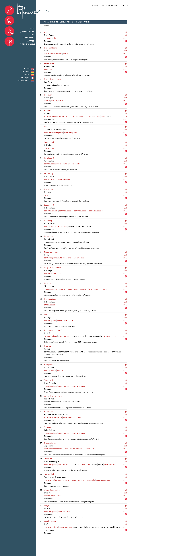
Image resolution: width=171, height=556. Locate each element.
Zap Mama (48, 446)
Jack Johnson (49, 145)
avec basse (50, 274)
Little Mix (47, 493)
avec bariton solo (53, 417)
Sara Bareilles (49, 224)
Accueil (95, 5)
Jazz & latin (28, 38)
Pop (32, 35)
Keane (46, 51)
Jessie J (47, 333)
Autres (31, 41)
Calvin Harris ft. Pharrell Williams (56, 130)
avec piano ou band (54, 496)
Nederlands (24, 81)
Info (32, 29)
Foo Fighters (49, 318)
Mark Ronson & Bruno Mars (55, 477)
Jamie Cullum (49, 161)
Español (26, 75)
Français (25, 78)
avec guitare (51, 289)
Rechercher (28, 32)
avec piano (70, 133)
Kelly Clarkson (49, 208)
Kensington (48, 98)
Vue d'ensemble (27, 44)
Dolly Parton (49, 35)
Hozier (47, 255)
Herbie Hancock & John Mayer (56, 415)
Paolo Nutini (49, 239)
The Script (48, 271)
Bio (102, 5)
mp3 (125, 116)
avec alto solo (59, 227)
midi (125, 38)
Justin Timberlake (51, 383)
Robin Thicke (49, 66)
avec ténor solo (52, 164)
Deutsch (26, 72)
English (26, 68)
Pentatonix (48, 192)
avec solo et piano (53, 133)
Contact (125, 5)
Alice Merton (49, 286)
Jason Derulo (49, 177)
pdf (125, 35)
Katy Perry (48, 82)
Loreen (47, 113)
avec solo (50, 38)
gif (126, 32)
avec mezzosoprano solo (56, 116)
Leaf (46, 524)
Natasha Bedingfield (52, 462)
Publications (112, 5)
